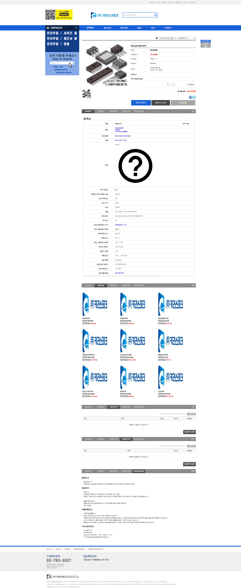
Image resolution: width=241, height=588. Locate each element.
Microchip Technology (123, 136)
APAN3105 (86, 318)
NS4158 (123, 391)
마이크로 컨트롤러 (121, 131)
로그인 (158, 2)
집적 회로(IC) (119, 128)
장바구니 (171, 2)
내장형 (117, 130)
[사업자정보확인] (162, 581)
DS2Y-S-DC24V (87, 391)
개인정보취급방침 (78, 549)
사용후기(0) (113, 111)
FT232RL (161, 391)
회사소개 (49, 549)
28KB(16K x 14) (120, 225)
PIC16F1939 (119, 273)
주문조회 (178, 2)
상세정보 (88, 111)
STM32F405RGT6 (88, 355)
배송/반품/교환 (139, 111)
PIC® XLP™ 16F (121, 140)
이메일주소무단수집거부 (95, 549)
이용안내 (58, 549)
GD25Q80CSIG (163, 318)
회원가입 (164, 2)
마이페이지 (192, 2)
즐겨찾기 (152, 2)
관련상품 (101, 111)
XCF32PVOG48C (126, 355)
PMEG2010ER (163, 355)
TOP (192, 111)
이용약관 (67, 549)
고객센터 (185, 2)
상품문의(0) (126, 111)
